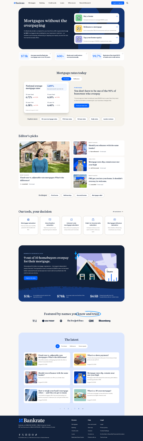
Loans (73, 434)
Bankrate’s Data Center (78, 437)
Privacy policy (104, 427)
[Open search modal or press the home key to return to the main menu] (127, 3)
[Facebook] (20, 435)
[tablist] (71, 79)
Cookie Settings (104, 430)
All (57, 346)
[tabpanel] (71, 97)
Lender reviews (108, 119)
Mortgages (75, 424)
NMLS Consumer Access (43, 425)
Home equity (82, 346)
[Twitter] (23, 435)
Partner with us (92, 437)
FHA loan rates (67, 119)
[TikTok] (36, 435)
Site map (90, 427)
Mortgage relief (97, 195)
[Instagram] (26, 435)
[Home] (19, 3)
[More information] (50, 53)
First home (54, 195)
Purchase (64, 346)
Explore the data (31, 278)
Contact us (91, 434)
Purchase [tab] (66, 79)
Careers (90, 430)
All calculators (117, 211)
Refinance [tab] (76, 79)
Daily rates (94, 119)
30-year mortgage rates (49, 119)
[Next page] (82, 408)
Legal (101, 424)
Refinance (73, 346)
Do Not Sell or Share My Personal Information (112, 434)
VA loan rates (81, 119)
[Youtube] (33, 435)
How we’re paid (92, 424)
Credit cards (75, 430)
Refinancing (67, 195)
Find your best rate (81, 105)
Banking (74, 427)
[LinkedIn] (29, 435)
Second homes (82, 195)
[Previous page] (60, 408)
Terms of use (103, 437)
